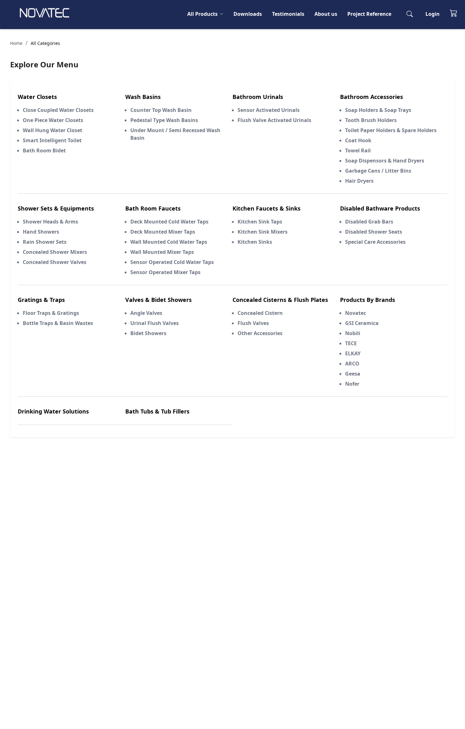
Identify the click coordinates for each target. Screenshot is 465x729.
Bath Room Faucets (153, 208)
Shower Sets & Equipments (56, 208)
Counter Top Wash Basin (161, 110)
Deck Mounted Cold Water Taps (169, 221)
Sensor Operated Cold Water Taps (172, 262)
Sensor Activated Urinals (269, 110)
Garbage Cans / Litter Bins (378, 170)
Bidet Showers (148, 333)
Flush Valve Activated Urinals (274, 120)
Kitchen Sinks (255, 241)
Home (16, 43)
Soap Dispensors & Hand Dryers (384, 160)
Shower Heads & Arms (50, 221)
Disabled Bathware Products (380, 208)
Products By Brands (367, 299)
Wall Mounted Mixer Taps (162, 251)
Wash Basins (143, 97)
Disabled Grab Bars (369, 221)
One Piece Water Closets (53, 120)
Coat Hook (358, 140)
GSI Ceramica (362, 323)
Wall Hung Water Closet (52, 130)
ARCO (352, 363)
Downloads (247, 13)
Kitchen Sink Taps (260, 221)
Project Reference (369, 13)
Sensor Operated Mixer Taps (165, 272)
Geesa (352, 373)
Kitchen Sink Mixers (263, 231)
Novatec (355, 312)
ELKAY (353, 353)
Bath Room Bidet (44, 150)
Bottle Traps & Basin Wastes (58, 323)
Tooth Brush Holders (371, 120)
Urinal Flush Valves (154, 323)
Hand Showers (41, 231)
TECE (351, 343)
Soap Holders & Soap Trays (378, 110)
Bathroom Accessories (371, 97)
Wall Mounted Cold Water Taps (168, 241)
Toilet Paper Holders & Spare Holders (391, 130)
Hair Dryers (359, 180)
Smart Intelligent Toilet (52, 140)
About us (325, 13)
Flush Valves (253, 323)
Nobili (352, 333)
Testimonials (288, 13)
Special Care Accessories (375, 241)
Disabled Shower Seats (373, 231)
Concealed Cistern (260, 312)
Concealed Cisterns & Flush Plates (280, 299)
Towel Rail (358, 150)
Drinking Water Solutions (53, 411)
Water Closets (37, 97)
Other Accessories (260, 333)
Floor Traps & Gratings (51, 312)
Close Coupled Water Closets (58, 110)
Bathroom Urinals (257, 97)
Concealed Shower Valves (54, 262)
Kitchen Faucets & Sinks (266, 208)
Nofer (352, 383)
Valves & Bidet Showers (158, 299)
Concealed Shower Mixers (55, 251)
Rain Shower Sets (44, 241)
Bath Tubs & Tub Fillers (157, 411)
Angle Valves (146, 312)
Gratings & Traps (41, 299)
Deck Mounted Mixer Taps (162, 231)
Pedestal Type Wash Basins (164, 120)
